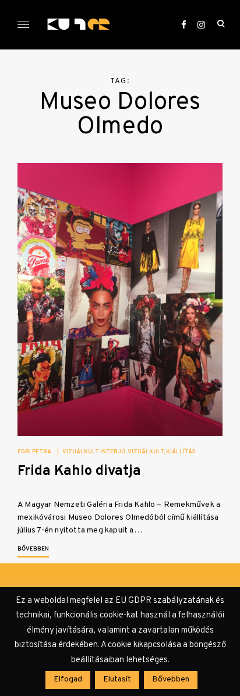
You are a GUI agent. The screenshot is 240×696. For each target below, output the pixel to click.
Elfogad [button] (68, 679)
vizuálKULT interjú (93, 452)
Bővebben (33, 549)
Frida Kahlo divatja (79, 471)
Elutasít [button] (117, 679)
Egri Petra (34, 452)
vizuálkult (146, 452)
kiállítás (181, 452)
